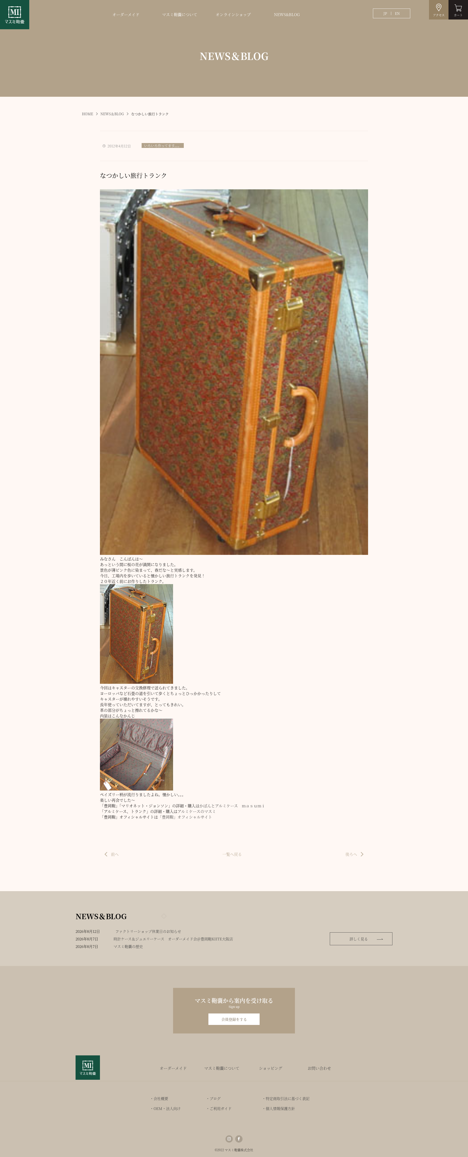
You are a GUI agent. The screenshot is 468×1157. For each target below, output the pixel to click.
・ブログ (213, 1098)
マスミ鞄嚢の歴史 (128, 946)
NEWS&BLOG (287, 14)
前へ (115, 854)
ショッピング (270, 1068)
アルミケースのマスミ (196, 811)
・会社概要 (159, 1098)
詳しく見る (359, 938)
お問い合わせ (319, 1068)
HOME (87, 113)
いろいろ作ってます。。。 (162, 145)
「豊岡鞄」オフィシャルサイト (185, 817)
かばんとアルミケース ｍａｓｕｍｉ (232, 806)
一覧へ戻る (232, 854)
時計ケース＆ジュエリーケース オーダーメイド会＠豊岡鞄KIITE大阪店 (173, 938)
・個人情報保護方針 (278, 1108)
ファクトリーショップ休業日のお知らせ (148, 931)
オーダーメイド (125, 14)
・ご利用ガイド (219, 1108)
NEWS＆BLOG (112, 113)
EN (397, 13)
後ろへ (351, 854)
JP (385, 13)
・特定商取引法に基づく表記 (286, 1098)
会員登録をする (234, 1019)
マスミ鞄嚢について (179, 14)
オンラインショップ (233, 14)
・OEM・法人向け (165, 1108)
